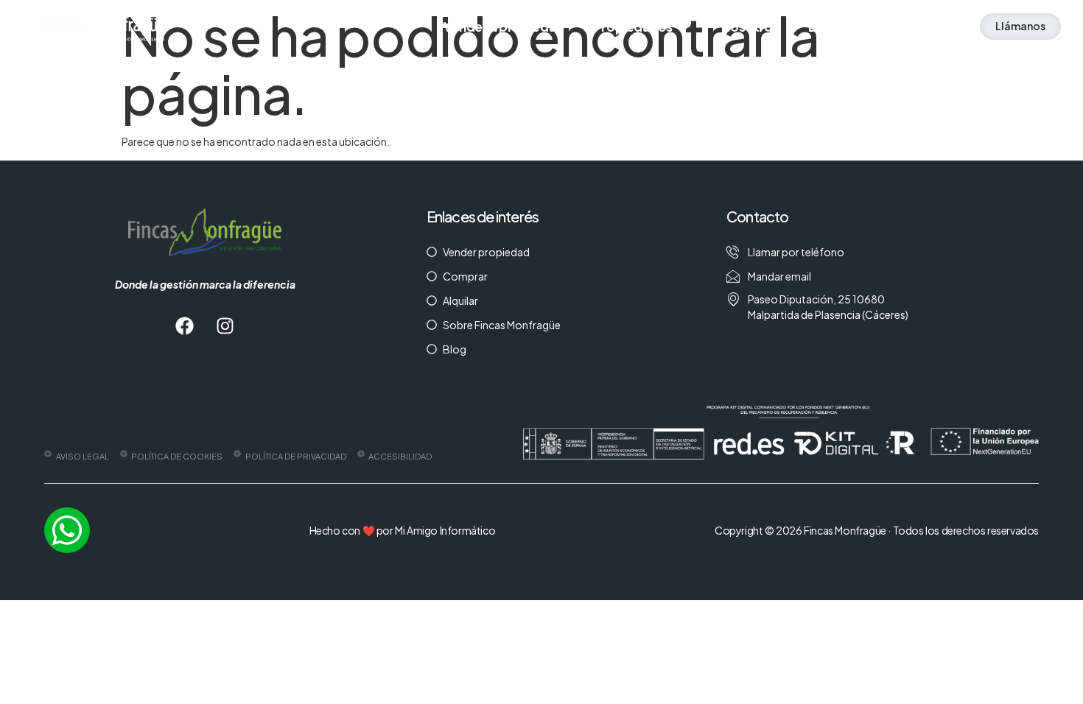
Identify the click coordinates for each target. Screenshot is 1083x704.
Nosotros (750, 26)
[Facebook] (185, 325)
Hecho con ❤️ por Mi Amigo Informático (402, 530)
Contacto (895, 26)
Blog (821, 26)
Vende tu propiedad (504, 26)
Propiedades (633, 26)
